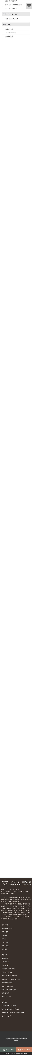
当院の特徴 (5, 932)
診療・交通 (5, 946)
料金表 (4, 939)
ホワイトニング (6, 1016)
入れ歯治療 (5, 965)
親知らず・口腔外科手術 (9, 989)
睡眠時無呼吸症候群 (7, 982)
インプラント (5, 962)
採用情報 (4, 949)
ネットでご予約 (25, 1049)
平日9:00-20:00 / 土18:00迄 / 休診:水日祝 (16, 1053)
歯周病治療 (5, 958)
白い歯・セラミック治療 (9, 1005)
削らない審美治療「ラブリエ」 (10, 1009)
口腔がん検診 (9, 29)
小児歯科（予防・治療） (9, 969)
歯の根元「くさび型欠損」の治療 (11, 979)
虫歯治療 (4, 955)
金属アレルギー (6, 996)
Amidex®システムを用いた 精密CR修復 (13, 1012)
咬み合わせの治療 (7, 972)
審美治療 (4, 1002)
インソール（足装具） (11, 8)
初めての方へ (5, 925)
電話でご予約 (9, 1049)
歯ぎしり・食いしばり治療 (9, 976)
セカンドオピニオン (7, 986)
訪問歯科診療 (5, 993)
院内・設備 (5, 942)
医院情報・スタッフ (7, 928)
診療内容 (4, 935)
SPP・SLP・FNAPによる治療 (13, 5)
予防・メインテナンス (11, 19)
